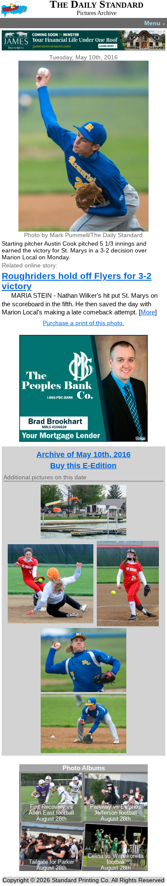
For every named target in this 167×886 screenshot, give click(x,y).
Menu (154, 23)
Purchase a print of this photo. (83, 323)
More (147, 312)
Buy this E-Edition (83, 465)
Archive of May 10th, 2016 (83, 454)
